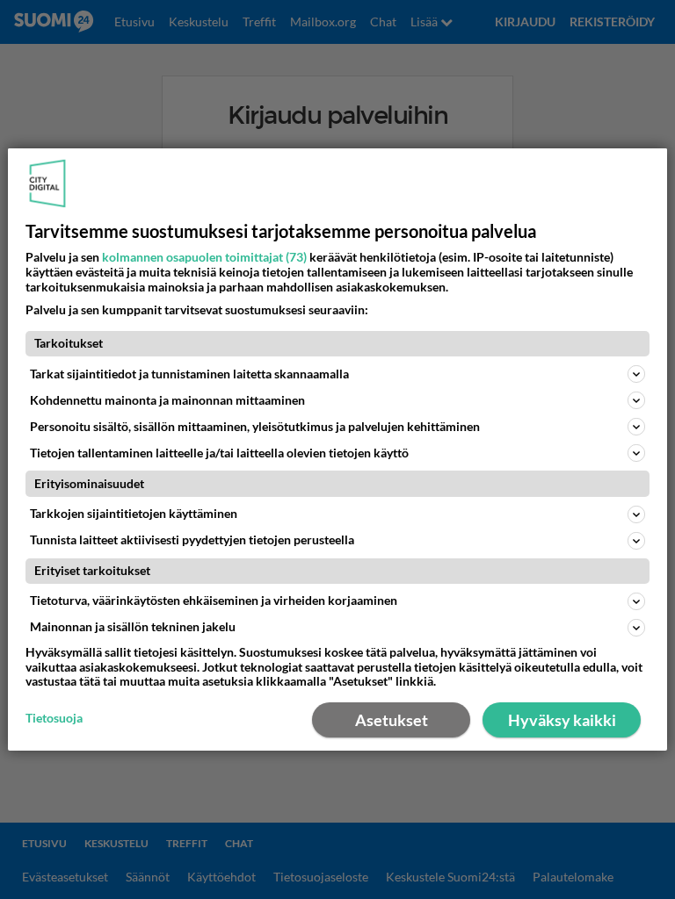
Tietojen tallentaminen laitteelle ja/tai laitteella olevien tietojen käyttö (219, 452)
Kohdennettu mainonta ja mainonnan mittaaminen (167, 399)
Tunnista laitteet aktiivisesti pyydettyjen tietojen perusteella (192, 539)
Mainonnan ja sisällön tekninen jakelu (133, 626)
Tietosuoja (54, 718)
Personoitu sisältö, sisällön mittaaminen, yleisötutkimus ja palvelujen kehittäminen (255, 426)
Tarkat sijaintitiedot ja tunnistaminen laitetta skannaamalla (189, 373)
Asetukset (391, 720)
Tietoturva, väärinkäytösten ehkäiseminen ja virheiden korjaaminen (213, 600)
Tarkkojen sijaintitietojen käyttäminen (133, 513)
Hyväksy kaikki (562, 720)
